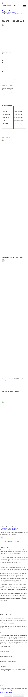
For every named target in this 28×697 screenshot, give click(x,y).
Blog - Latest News (7, 11)
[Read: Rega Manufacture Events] (3, 140)
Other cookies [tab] (3, 666)
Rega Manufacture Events (8, 257)
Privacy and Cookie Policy (6, 692)
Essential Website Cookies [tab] (6, 565)
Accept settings (8, 695)
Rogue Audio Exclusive (8, 379)
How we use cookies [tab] (4, 547)
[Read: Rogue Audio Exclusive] (3, 261)
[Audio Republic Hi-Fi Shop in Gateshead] (11, 5)
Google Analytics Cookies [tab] (6, 614)
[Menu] (24, 5)
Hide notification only (18, 695)
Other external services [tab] (5, 633)
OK (2, 537)
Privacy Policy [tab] (3, 685)
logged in (10, 93)
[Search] (20, 5)
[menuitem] (20, 5)
